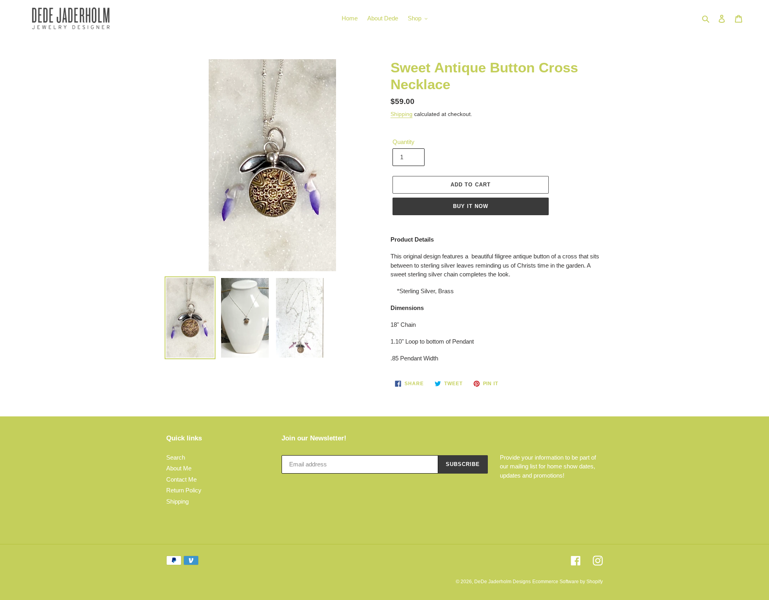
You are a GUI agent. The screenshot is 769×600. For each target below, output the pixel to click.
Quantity (404, 141)
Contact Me (181, 479)
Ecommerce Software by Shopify (567, 581)
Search (175, 457)
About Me (178, 468)
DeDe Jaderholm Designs (502, 581)
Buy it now (470, 206)
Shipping (402, 114)
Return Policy (183, 490)
